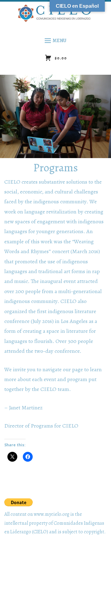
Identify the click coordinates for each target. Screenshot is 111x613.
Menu (59, 40)
